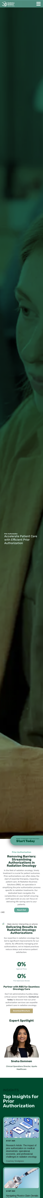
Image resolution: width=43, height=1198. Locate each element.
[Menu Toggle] (21, 10)
